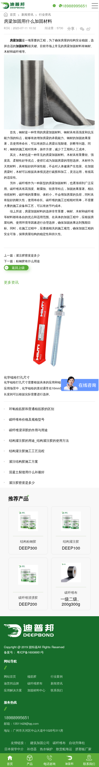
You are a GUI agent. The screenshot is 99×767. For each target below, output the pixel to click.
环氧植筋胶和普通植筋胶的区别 (31, 408)
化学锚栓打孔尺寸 (17, 377)
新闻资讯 (27, 14)
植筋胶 (31, 676)
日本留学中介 (14, 749)
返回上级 (18, 267)
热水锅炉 (46, 749)
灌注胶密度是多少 (22, 482)
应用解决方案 (13, 690)
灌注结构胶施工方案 (23, 461)
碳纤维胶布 (34, 683)
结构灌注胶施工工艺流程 (26, 450)
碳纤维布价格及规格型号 (26, 419)
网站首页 (10, 676)
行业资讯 (45, 14)
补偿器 (32, 749)
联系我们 (57, 690)
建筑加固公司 (40, 743)
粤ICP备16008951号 (30, 652)
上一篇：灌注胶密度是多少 (22, 255)
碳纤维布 (59, 743)
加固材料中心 (36, 690)
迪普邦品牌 (11, 683)
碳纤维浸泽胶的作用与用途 (28, 430)
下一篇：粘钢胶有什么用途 (22, 261)
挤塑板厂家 (83, 749)
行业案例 (57, 676)
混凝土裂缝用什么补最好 (26, 472)
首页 (13, 14)
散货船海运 (64, 749)
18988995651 (74, 5)
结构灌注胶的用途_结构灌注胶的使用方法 (39, 440)
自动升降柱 (77, 743)
